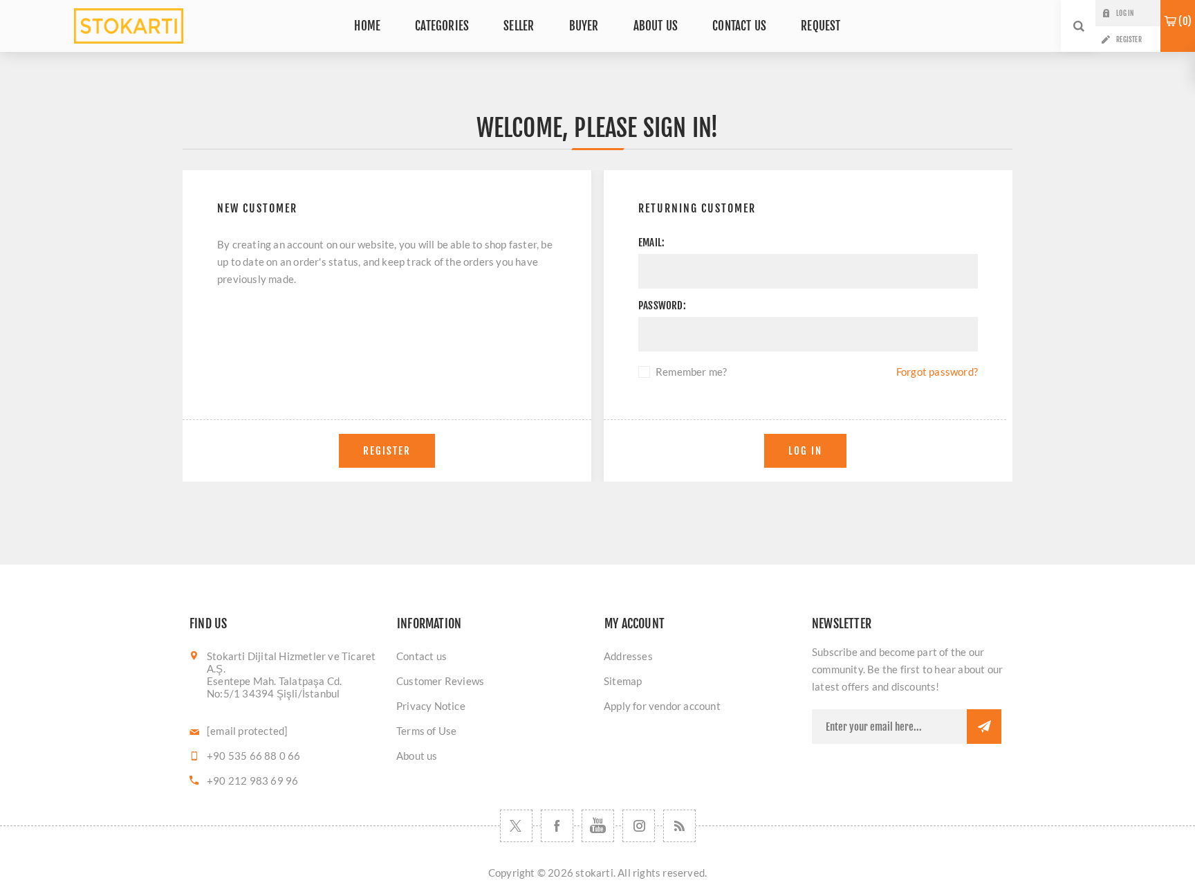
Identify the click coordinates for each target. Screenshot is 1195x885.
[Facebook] (557, 826)
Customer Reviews (440, 681)
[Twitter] (516, 826)
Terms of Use (426, 730)
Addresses (628, 656)
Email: (651, 242)
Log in (1124, 13)
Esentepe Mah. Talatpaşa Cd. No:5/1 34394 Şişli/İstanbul (274, 687)
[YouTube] (598, 826)
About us (417, 755)
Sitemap (623, 681)
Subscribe (984, 726)
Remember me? (691, 371)
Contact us (421, 656)
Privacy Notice (430, 706)
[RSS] (679, 826)
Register (1129, 39)
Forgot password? (937, 371)
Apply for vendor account (662, 706)
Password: (662, 305)
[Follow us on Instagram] (638, 826)
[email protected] (247, 730)
